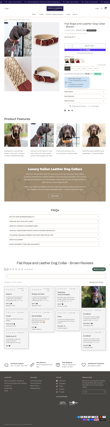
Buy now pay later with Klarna (14, 381)
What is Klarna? (16, 240)
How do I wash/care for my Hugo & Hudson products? (32, 230)
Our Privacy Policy (36, 381)
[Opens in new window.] (64, 326)
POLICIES (33, 377)
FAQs (6, 391)
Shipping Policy (35, 388)
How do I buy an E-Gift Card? (21, 221)
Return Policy (34, 386)
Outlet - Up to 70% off (64, 2)
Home (5, 19)
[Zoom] (28, 25)
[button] (34, 269)
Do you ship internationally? (21, 217)
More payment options (85, 53)
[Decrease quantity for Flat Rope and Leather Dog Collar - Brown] (66, 46)
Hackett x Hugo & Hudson (54, 14)
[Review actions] (26, 288)
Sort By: (92, 282)
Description (68, 91)
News (68, 14)
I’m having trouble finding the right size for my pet (31, 235)
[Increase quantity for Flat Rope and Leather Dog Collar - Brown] (70, 46)
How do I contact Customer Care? (23, 226)
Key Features (69, 96)
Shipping (73, 33)
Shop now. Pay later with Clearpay (15, 383)
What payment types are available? (24, 244)
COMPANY (8, 377)
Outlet (41, 14)
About (75, 14)
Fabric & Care (69, 101)
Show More (20, 300)
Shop (33, 14)
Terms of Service (35, 383)
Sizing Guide (8, 388)
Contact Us (8, 386)
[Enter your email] (104, 392)
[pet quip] (74, 404)
